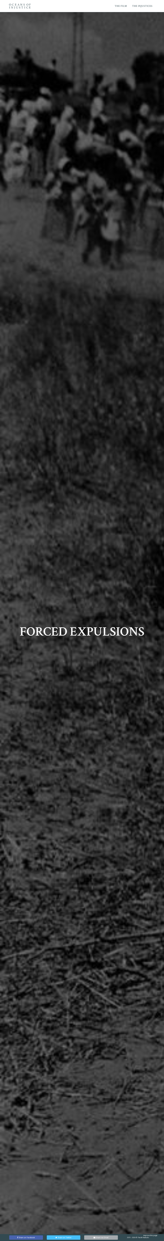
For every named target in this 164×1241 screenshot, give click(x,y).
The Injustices (142, 6)
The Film (121, 6)
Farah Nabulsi (143, 1237)
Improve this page (150, 1235)
